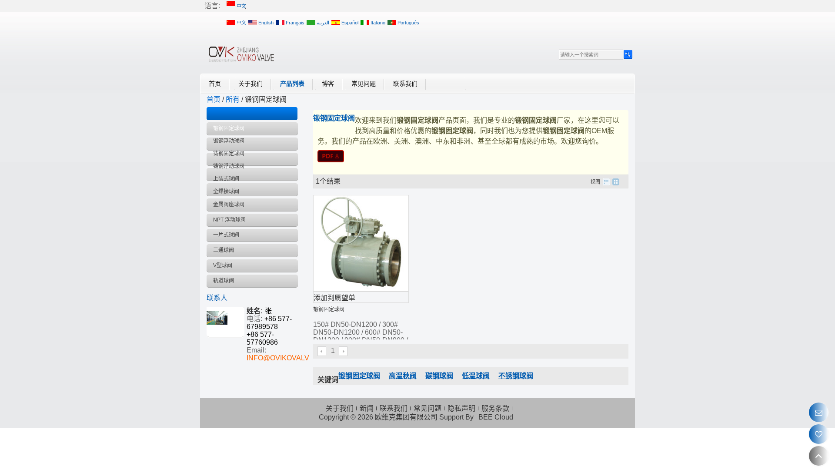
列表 (606, 181)
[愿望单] (818, 434)
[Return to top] (818, 456)
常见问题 (363, 83)
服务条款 (495, 408)
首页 (215, 83)
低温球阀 (476, 375)
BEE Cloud (495, 417)
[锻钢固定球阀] (470, 156)
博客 (328, 83)
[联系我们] (818, 412)
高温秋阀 (403, 375)
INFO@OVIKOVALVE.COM (289, 358)
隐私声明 (461, 408)
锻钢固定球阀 (328, 309)
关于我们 (250, 83)
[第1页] (322, 351)
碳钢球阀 (439, 375)
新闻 (367, 408)
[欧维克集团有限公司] (241, 54)
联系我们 (405, 83)
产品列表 (292, 83)
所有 (233, 99)
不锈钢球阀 (515, 375)
